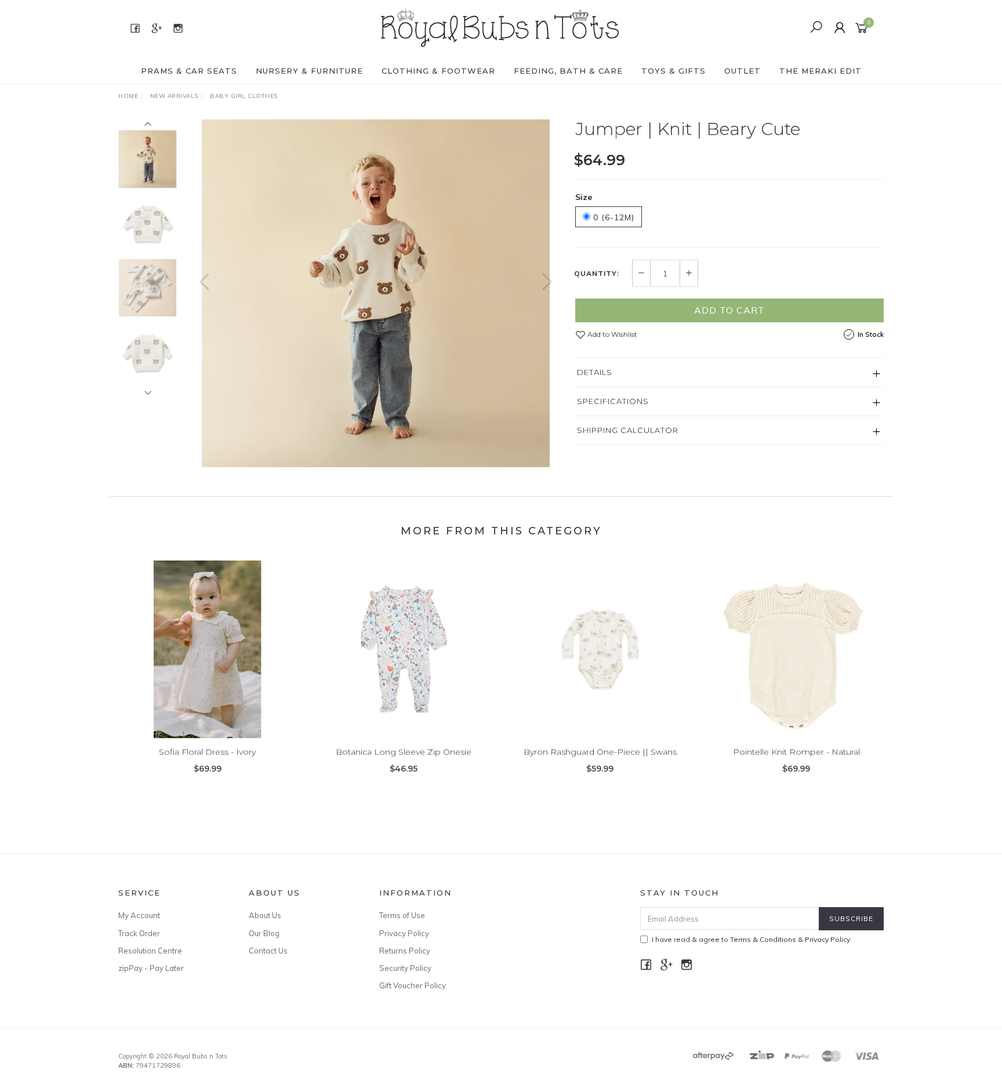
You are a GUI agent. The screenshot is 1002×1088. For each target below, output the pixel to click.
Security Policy (405, 968)
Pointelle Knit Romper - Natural (796, 752)
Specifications (613, 401)
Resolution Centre (150, 950)
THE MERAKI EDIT (820, 70)
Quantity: (596, 273)
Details (594, 372)
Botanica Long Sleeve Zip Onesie (403, 752)
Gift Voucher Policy (412, 985)
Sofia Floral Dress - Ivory (207, 752)
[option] (375, 293)
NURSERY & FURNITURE (309, 70)
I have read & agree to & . (752, 939)
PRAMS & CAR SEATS (189, 70)
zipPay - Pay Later (151, 968)
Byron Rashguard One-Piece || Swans (600, 752)
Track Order (139, 933)
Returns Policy (404, 950)
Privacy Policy (404, 933)
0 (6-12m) (612, 217)
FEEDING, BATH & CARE (568, 70)
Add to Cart (729, 310)
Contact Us (268, 950)
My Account (139, 915)
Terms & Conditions (763, 939)
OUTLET (742, 70)
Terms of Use (402, 915)
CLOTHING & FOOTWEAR (438, 70)
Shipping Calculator (627, 430)
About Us (265, 915)
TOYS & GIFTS (673, 70)
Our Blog (264, 933)
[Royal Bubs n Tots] (500, 27)
